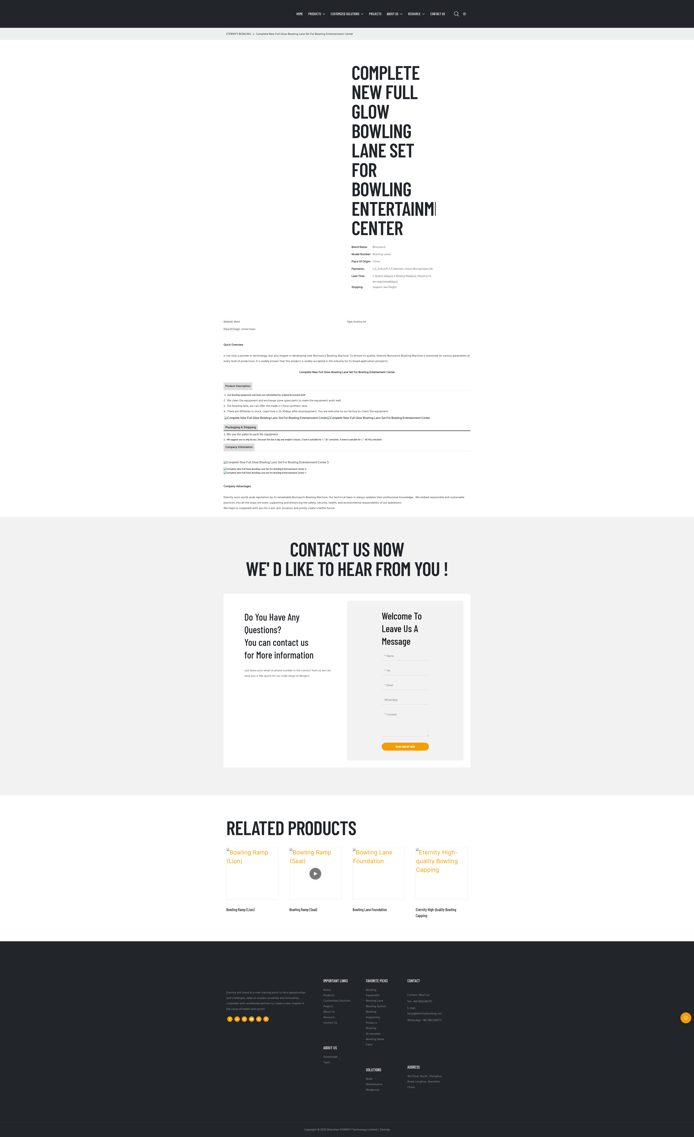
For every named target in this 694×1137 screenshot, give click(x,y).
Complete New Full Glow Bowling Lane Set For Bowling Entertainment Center (304, 34)
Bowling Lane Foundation (370, 909)
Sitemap (384, 1129)
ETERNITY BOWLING (238, 34)
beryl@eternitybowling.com (424, 1013)
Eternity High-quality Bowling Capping (436, 912)
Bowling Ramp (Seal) (303, 909)
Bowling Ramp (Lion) (240, 909)
